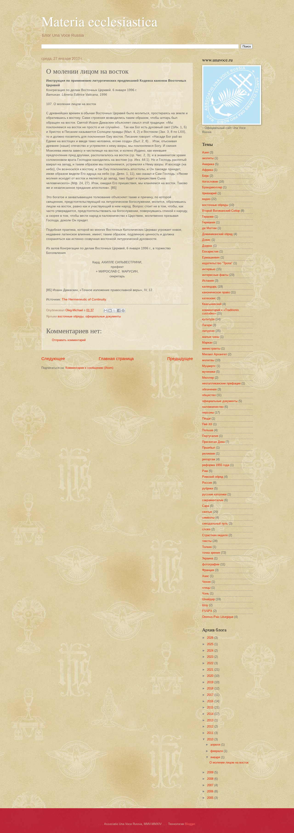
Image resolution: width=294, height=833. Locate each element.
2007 (210, 785)
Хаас (205, 576)
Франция (208, 570)
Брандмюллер (212, 187)
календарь (209, 286)
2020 (210, 676)
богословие (210, 181)
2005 (210, 798)
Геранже (208, 216)
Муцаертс (209, 366)
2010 (210, 739)
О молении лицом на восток (229, 762)
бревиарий (209, 193)
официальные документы (103, 316)
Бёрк (205, 176)
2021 (210, 669)
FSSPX (207, 611)
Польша (207, 430)
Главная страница (116, 358)
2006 (210, 791)
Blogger (190, 824)
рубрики (207, 488)
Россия (207, 482)
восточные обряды (71, 316)
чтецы (206, 587)
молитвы (208, 360)
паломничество (212, 406)
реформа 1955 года (215, 465)
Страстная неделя (215, 535)
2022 (210, 663)
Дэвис (206, 240)
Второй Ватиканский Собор (221, 210)
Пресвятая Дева (213, 442)
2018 (210, 688)
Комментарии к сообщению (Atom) (89, 367)
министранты (211, 348)
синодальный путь (215, 523)
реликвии (208, 453)
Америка (208, 164)
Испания (208, 280)
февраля (217, 751)
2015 (210, 707)
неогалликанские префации (221, 383)
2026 (210, 637)
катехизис (209, 298)
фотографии (210, 564)
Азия (205, 152)
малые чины (210, 337)
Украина (207, 558)
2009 (210, 772)
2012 (210, 726)
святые (207, 512)
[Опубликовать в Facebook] (118, 310)
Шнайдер (208, 599)
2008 (210, 778)
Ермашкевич (211, 257)
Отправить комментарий (69, 340)
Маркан (207, 342)
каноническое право (216, 292)
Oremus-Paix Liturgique (217, 617)
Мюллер (208, 377)
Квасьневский (211, 304)
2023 (210, 656)
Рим (205, 471)
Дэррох (207, 245)
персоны (208, 412)
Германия (208, 222)
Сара (205, 506)
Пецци (206, 418)
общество (209, 395)
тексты (207, 541)
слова (206, 529)
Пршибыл (208, 447)
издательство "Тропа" (217, 263)
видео (206, 199)
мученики (208, 371)
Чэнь (205, 593)
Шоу (205, 605)
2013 (210, 720)
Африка (207, 170)
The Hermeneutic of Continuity (84, 299)
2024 (210, 650)
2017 (210, 695)
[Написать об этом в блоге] (110, 310)
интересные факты (215, 275)
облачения (209, 389)
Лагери (207, 325)
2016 (210, 701)
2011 (210, 733)
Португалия (210, 436)
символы (208, 517)
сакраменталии (212, 500)
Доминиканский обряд (217, 234)
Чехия (206, 581)
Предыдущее (180, 358)
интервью (208, 269)
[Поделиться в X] (114, 310)
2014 (210, 714)
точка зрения (211, 552)
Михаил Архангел (214, 354)
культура (208, 319)
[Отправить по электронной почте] (105, 310)
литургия (208, 331)
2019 (210, 682)
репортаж (208, 459)
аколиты (208, 158)
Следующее (53, 358)
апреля (215, 744)
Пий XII (207, 424)
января (215, 757)
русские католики (214, 494)
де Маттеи (209, 228)
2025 (210, 644)
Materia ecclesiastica (99, 21)
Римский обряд (212, 476)
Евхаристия (210, 251)
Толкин (207, 547)
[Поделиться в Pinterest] (123, 310)
